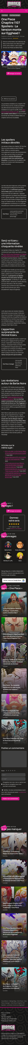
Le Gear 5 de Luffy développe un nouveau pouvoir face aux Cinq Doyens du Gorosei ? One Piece (14, 878)
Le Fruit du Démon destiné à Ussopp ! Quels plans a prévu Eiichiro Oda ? (12, 611)
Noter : (3, 771)
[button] (26, 11)
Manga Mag (12, 1001)
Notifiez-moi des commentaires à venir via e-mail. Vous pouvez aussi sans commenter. (13, 792)
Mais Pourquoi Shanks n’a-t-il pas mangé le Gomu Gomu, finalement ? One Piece (12, 905)
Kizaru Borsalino (20, 550)
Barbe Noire (8, 550)
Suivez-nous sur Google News (12, 580)
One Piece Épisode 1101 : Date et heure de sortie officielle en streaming (11, 713)
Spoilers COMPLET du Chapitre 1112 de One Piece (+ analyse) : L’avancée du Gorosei (13, 662)
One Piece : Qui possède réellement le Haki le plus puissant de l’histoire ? (11, 687)
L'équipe (3, 1015)
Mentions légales (6, 1017)
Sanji (20, 560)
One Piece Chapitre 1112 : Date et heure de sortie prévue (13, 739)
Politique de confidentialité (9, 1019)
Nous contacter (5, 1013)
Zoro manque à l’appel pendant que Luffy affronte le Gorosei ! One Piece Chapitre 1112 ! (13, 636)
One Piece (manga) (15, 15)
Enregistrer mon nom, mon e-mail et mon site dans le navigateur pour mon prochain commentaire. (14, 784)
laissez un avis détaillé (15, 528)
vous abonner (22, 792)
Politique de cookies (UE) (8, 1021)
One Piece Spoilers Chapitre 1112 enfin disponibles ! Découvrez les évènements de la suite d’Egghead (12, 931)
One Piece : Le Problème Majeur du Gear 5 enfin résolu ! (13, 852)
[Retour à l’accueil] (14, 4)
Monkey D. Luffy (8, 560)
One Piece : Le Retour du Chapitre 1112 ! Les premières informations (11, 986)
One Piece (4, 15)
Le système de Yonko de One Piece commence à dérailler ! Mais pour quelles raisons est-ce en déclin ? (12, 958)
